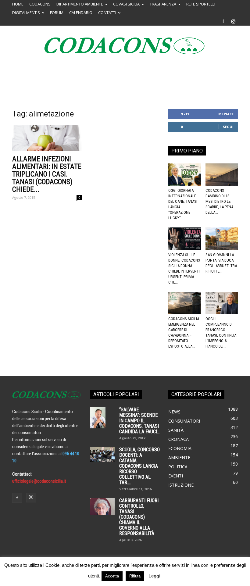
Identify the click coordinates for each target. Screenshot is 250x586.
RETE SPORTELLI (200, 4)
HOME (17, 4)
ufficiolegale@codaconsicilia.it (39, 481)
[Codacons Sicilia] (125, 46)
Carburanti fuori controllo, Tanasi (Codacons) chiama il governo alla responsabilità (139, 517)
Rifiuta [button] (135, 576)
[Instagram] (233, 21)
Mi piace (226, 114)
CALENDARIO (80, 12)
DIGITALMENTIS (26, 12)
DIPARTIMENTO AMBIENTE (79, 4)
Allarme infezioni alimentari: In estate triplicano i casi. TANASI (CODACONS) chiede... (46, 174)
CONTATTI (107, 12)
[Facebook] (223, 21)
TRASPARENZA (163, 4)
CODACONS (40, 4)
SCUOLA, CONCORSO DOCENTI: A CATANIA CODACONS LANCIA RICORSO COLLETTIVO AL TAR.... (139, 466)
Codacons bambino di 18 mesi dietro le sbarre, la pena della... (219, 201)
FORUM (56, 12)
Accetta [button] (112, 576)
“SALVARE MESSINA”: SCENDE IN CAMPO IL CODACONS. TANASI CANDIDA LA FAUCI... (139, 420)
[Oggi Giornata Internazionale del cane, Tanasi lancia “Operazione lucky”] (184, 174)
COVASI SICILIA (126, 4)
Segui (228, 126)
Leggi (154, 575)
